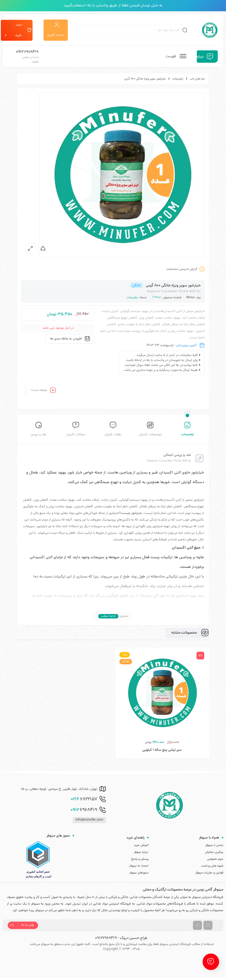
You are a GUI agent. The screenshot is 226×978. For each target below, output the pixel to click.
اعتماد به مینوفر (139, 866)
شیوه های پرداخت (212, 866)
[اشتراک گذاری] (43, 248)
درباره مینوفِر (141, 852)
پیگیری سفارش (214, 852)
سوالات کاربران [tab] (75, 434)
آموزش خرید (141, 845)
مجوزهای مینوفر (139, 873)
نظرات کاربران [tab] (113, 434)
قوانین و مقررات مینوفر (209, 873)
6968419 (84, 810)
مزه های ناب (197, 79)
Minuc (190, 297)
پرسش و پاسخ (140, 859)
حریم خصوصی (215, 859)
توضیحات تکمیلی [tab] (150, 434)
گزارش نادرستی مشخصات (181, 269)
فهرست (171, 56)
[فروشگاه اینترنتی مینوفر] (210, 30)
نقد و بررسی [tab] (38, 434)
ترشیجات (177, 79)
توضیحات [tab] (187, 434)
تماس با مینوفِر (214, 845)
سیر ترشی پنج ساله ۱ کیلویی (162, 750)
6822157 (84, 799)
